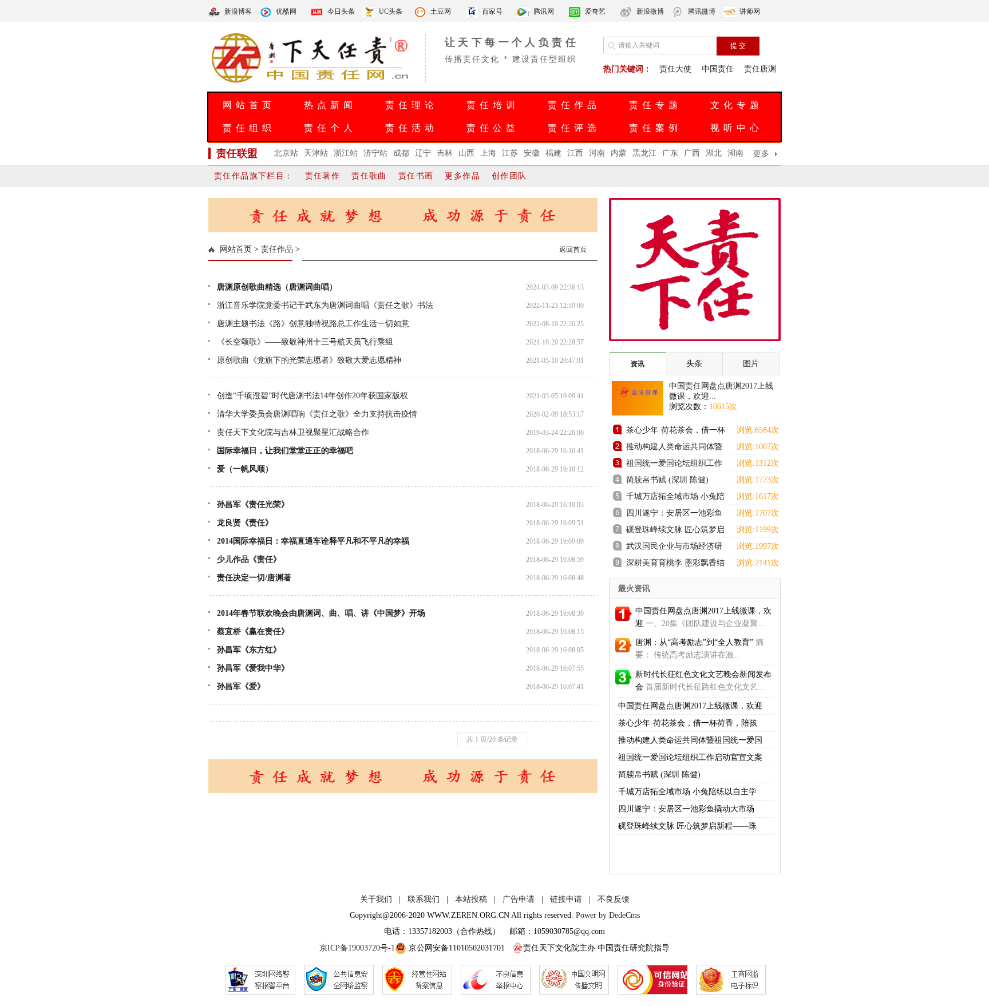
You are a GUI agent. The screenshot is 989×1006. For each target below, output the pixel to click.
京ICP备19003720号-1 (357, 948)
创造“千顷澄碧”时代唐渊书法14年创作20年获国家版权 (312, 395)
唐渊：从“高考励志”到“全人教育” (694, 642)
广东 (670, 153)
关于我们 (376, 899)
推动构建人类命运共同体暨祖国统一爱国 (690, 740)
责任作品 (574, 105)
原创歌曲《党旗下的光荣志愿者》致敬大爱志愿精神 (309, 360)
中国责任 (718, 69)
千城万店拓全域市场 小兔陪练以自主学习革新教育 (675, 498)
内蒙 (619, 153)
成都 (401, 153)
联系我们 (424, 899)
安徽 (532, 153)
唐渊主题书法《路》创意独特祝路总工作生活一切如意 (313, 323)
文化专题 (736, 105)
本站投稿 (471, 899)
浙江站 (346, 153)
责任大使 (675, 69)
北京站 (286, 153)
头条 (694, 363)
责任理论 (411, 105)
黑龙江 (644, 153)
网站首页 (249, 105)
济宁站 (375, 153)
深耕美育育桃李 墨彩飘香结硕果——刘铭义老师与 (675, 565)
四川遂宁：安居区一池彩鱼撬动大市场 (674, 515)
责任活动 (411, 128)
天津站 (316, 153)
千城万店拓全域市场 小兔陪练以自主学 (687, 791)
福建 (553, 153)
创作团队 (509, 176)
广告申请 (519, 899)
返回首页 (573, 249)
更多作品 (462, 176)
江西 (575, 153)
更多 (761, 153)
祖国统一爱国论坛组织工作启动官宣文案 (674, 465)
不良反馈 (614, 899)
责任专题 (655, 105)
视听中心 (736, 128)
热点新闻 (330, 105)
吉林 (445, 153)
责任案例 (655, 128)
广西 (692, 153)
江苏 (510, 153)
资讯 (637, 364)
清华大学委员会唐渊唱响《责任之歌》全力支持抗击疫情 (317, 414)
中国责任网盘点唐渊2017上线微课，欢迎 (690, 706)
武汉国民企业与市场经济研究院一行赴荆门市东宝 (674, 548)
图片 (751, 363)
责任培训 (492, 105)
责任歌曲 (369, 176)
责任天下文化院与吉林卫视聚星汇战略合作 (293, 432)
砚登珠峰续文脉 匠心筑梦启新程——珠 (687, 826)
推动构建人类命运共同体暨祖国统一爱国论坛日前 (674, 448)
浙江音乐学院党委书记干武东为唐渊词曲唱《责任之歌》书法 (325, 305)
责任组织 (249, 128)
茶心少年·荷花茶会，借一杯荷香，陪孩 (687, 723)
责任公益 (492, 128)
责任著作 (323, 176)
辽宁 (423, 153)
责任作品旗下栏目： (254, 176)
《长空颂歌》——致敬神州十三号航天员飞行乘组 (305, 342)
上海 (488, 153)
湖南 (735, 153)
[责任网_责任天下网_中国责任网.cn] (311, 82)
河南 (597, 153)
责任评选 (574, 128)
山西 (466, 153)
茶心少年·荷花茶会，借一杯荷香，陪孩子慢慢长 (675, 432)
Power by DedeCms (608, 915)
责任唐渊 (760, 69)
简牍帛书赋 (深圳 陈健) (667, 480)
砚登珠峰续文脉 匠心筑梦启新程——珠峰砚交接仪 (675, 531)
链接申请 (566, 899)
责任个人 (330, 128)
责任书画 (416, 176)
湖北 (714, 153)
